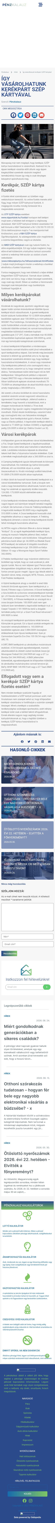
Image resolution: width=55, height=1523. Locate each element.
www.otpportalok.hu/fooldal (14, 217)
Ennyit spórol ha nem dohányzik (21, 1350)
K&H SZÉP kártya (28, 233)
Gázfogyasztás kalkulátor (18, 1288)
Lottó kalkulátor (13, 1226)
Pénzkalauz (15, 101)
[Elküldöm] (47, 987)
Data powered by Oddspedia (27, 1517)
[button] (13, 115)
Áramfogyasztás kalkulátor (19, 1257)
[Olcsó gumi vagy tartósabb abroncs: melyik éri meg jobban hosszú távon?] (27, 866)
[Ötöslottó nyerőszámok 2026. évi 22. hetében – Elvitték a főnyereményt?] (27, 835)
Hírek (16, 72)
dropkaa (33, 1510)
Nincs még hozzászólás (13, 884)
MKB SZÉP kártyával (14, 245)
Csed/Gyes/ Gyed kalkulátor (19, 1319)
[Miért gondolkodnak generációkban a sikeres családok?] (27, 770)
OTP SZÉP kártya (12, 214)
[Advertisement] (27, 38)
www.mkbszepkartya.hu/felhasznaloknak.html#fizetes (27, 261)
